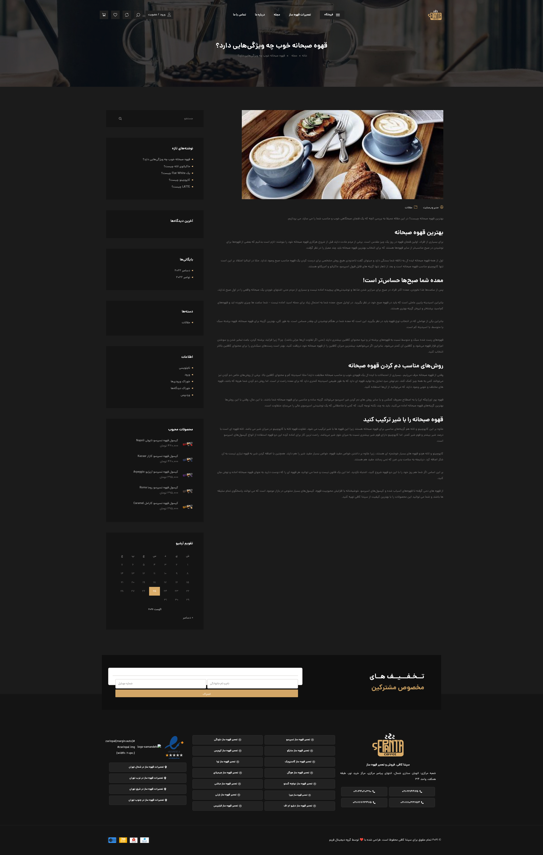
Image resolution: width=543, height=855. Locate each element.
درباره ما (260, 15)
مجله (277, 15)
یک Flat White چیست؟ (175, 173)
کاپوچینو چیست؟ (179, 180)
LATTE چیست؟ (181, 187)
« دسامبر (188, 618)
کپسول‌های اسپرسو (372, 491)
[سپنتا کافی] (423, 13)
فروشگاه (328, 15)
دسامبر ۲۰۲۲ (182, 271)
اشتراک (207, 694)
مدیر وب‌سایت (430, 208)
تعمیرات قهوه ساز (300, 15)
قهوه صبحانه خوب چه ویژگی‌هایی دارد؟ (166, 159)
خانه (304, 56)
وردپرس (185, 395)
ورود (187, 375)
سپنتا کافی (361, 497)
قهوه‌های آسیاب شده (400, 491)
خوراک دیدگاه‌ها (180, 388)
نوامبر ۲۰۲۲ (183, 277)
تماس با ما (239, 15)
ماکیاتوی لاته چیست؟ (177, 166)
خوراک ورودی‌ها (180, 381)
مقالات (408, 208)
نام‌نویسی (184, 368)
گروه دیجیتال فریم (340, 840)
